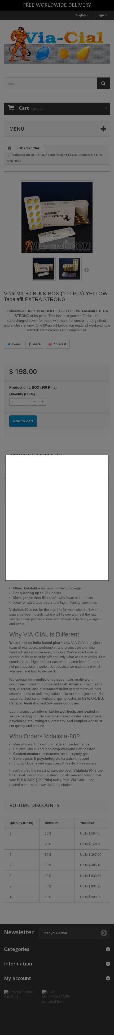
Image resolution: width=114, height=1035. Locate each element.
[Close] (106, 583)
